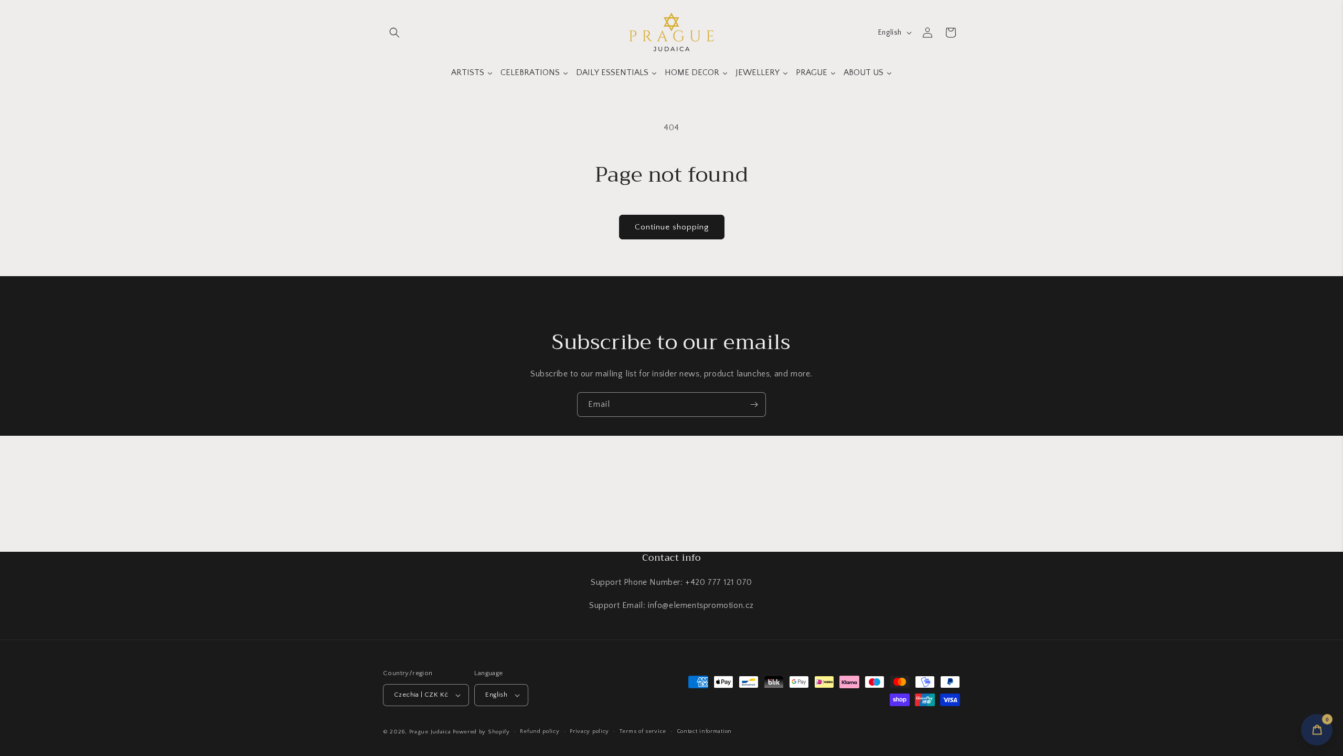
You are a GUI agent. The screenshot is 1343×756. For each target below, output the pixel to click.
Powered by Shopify (481, 732)
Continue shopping (672, 227)
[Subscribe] (753, 404)
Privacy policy (589, 731)
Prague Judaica (430, 732)
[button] (394, 32)
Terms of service (643, 731)
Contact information (704, 731)
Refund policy (539, 731)
